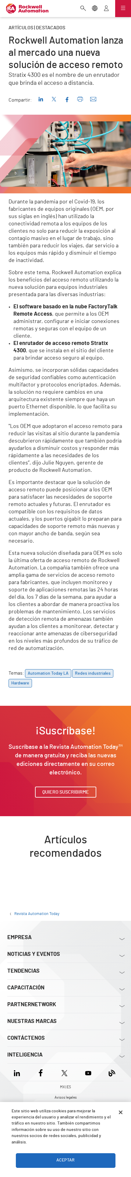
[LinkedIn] (18, 1072)
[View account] (106, 9)
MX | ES (65, 1087)
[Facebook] (40, 1072)
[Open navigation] (123, 8)
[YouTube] (88, 1072)
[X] (64, 1072)
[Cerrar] (120, 1112)
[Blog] (112, 1072)
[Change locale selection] (94, 9)
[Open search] (83, 9)
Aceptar (65, 1160)
